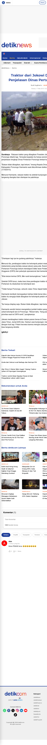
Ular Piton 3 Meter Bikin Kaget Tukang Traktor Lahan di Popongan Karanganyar (18, 370)
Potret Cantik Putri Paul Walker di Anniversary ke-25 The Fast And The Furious (13, 437)
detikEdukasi (38, 700)
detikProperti (38, 720)
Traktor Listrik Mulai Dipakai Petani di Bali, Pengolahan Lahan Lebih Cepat (17, 377)
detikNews (5, 68)
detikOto (36, 717)
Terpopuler (17, 63)
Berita (12, 58)
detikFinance (38, 703)
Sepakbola (37, 714)
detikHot (36, 708)
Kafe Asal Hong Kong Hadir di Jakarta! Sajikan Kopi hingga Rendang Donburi (9, 470)
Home (5, 58)
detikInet (36, 706)
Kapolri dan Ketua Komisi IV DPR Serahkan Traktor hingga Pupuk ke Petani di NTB (17, 356)
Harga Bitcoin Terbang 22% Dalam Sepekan (30, 495)
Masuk (42, 2)
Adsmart (7, 63)
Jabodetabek (22, 58)
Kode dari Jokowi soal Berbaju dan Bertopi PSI (19, 362)
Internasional (35, 58)
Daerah (27, 63)
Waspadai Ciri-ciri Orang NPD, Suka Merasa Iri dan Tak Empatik (29, 470)
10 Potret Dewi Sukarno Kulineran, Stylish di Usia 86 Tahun (11, 411)
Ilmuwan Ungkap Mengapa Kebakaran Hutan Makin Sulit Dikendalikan (9, 497)
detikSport (37, 711)
